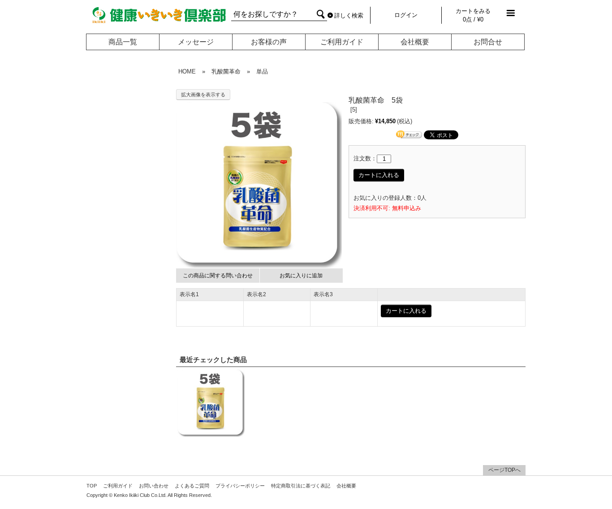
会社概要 (415, 42)
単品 (262, 71)
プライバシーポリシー (240, 485)
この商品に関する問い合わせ (218, 275)
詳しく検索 (348, 15)
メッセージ (196, 42)
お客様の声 (269, 42)
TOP (91, 485)
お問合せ (488, 42)
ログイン (406, 15)
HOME (187, 71)
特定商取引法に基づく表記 (300, 485)
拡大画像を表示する (203, 94)
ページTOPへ (504, 470)
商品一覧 (122, 42)
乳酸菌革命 (226, 71)
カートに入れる (378, 175)
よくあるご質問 (192, 485)
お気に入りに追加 (301, 275)
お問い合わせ (153, 485)
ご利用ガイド (341, 42)
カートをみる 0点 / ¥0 (473, 15)
